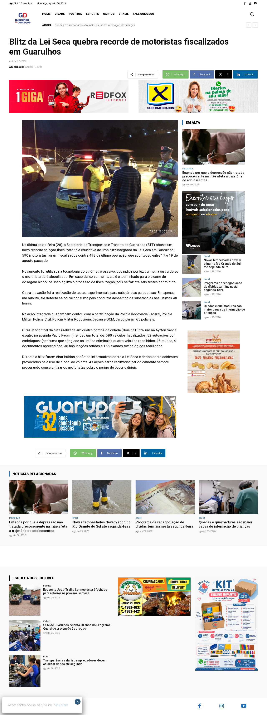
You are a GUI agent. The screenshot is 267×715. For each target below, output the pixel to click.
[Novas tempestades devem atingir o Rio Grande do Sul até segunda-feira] (191, 264)
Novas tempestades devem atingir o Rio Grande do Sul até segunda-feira (222, 263)
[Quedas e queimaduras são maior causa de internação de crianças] (191, 310)
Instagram (231, 706)
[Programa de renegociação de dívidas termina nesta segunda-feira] (191, 287)
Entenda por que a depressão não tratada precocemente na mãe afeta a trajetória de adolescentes (213, 176)
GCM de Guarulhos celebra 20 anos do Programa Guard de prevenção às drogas (77, 626)
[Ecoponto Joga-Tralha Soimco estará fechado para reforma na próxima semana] (24, 600)
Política (47, 585)
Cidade (47, 621)
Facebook (209, 706)
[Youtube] (255, 3)
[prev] (248, 25)
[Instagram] (250, 3)
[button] (252, 14)
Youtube (252, 706)
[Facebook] (244, 3)
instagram (60, 705)
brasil (207, 256)
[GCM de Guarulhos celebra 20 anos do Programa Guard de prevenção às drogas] (24, 635)
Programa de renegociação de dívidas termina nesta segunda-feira (223, 286)
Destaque (187, 168)
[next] (255, 25)
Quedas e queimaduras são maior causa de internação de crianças (95, 25)
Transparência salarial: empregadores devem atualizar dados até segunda (75, 662)
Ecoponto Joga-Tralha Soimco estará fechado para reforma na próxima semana (75, 591)
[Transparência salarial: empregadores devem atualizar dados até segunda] (24, 670)
